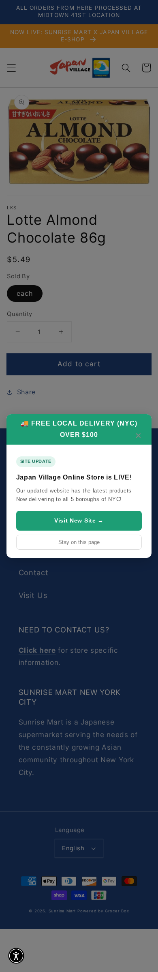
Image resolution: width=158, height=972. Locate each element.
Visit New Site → (79, 520)
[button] (16, 956)
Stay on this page (79, 542)
